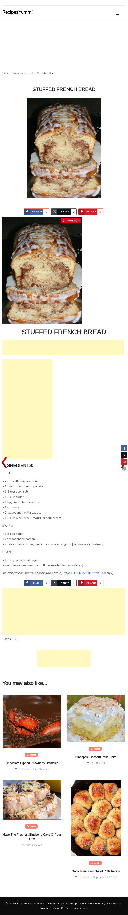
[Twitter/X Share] (124, 455)
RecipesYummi (17, 12)
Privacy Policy (81, 908)
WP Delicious (114, 903)
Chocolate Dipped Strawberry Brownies (32, 763)
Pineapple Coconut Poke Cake (96, 757)
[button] (124, 469)
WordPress (61, 908)
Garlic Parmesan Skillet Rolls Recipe (96, 871)
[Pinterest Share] (124, 462)
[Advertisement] (64, 43)
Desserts (31, 754)
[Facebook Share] (124, 448)
